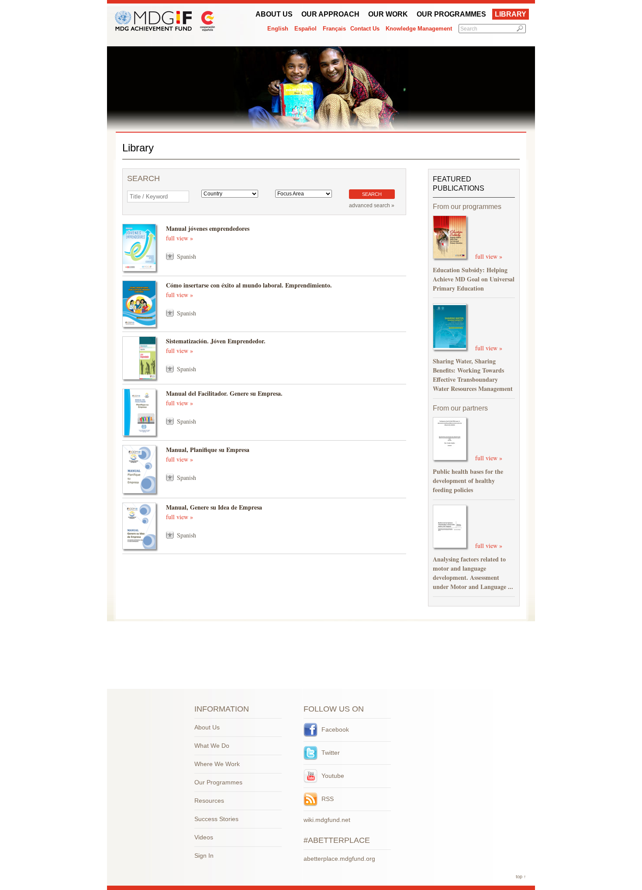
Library (510, 14)
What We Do (211, 745)
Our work (388, 14)
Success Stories (216, 818)
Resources (209, 800)
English (277, 28)
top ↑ (521, 876)
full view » (179, 238)
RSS (327, 798)
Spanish (186, 256)
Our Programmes (451, 14)
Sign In (204, 855)
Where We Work (217, 763)
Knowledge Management (419, 28)
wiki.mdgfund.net (327, 819)
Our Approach (330, 14)
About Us (274, 14)
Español (305, 28)
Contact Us (365, 28)
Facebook (334, 729)
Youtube (332, 775)
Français (334, 28)
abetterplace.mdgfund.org (339, 858)
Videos (203, 837)
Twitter (330, 752)
